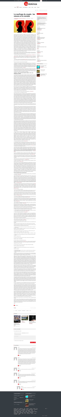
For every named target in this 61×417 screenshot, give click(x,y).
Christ (24, 406)
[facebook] (15, 0)
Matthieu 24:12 (21, 161)
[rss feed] (14, 0)
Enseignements (20, 18)
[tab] (42, 14)
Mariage (15, 18)
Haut (45, 406)
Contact (30, 7)
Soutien (35, 7)
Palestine (36, 409)
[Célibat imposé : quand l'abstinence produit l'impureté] (26, 318)
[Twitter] (31, 307)
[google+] (16, 0)
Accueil (15, 7)
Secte (25, 411)
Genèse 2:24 (19, 174)
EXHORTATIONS (19, 310)
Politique (28, 410)
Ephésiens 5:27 (25, 241)
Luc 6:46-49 (24, 67)
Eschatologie (23, 407)
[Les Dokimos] (30, 5)
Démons (34, 406)
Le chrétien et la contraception (40, 42)
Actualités (20, 7)
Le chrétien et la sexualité (40, 33)
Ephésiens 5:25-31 (25, 59)
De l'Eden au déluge (43, 66)
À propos (38, 7)
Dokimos (20, 407)
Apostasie (15, 406)
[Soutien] (33, 317)
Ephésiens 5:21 (15, 56)
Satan (22, 411)
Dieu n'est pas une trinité (40, 51)
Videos (32, 7)
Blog (17, 7)
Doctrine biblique (16, 407)
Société (35, 411)
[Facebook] (30, 307)
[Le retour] (18, 317)
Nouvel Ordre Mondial (31, 409)
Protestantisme (16, 411)
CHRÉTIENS (27, 310)
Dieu (37, 406)
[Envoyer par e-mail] (35, 307)
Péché (18, 410)
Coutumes (31, 406)
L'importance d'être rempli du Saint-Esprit (42, 60)
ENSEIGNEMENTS (23, 310)
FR (40, 0)
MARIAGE (16, 310)
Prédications (31, 410)
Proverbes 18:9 (31, 91)
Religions (20, 411)
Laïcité (15, 409)
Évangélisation (35, 407)
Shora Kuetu (28, 411)
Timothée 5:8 (24, 219)
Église (27, 407)
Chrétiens (23, 18)
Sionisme (32, 411)
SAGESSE (41, 76)
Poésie (25, 410)
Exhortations (17, 18)
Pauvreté (15, 410)
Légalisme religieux (18, 409)
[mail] (18, 0)
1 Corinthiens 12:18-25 (19, 182)
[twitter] (17, 0)
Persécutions (21, 410)
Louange (23, 409)
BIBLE (30, 310)
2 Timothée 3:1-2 (27, 159)
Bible (24, 18)
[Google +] (32, 307)
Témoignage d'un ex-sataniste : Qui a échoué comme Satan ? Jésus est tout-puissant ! (41, 18)
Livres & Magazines (25, 7)
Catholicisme (21, 406)
